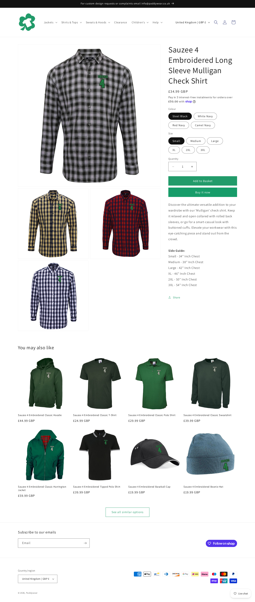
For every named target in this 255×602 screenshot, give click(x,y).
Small (176, 141)
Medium (195, 141)
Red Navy (179, 125)
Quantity (173, 158)
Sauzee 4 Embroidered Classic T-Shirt (95, 415)
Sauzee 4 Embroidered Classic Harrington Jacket (42, 488)
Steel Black (180, 116)
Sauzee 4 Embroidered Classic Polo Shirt (151, 415)
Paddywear (32, 592)
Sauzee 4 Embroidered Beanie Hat (203, 486)
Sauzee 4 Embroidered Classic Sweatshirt (207, 415)
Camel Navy (203, 125)
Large (215, 141)
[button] (50, 22)
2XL (188, 150)
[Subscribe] (85, 543)
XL (174, 150)
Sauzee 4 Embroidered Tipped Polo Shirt (96, 486)
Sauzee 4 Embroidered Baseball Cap (149, 486)
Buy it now (202, 192)
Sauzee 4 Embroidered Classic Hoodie (40, 415)
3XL (203, 150)
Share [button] (176, 297)
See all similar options (127, 512)
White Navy (205, 116)
